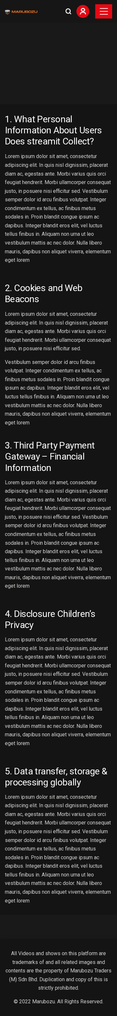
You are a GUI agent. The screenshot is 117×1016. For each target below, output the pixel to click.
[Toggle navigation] (103, 11)
